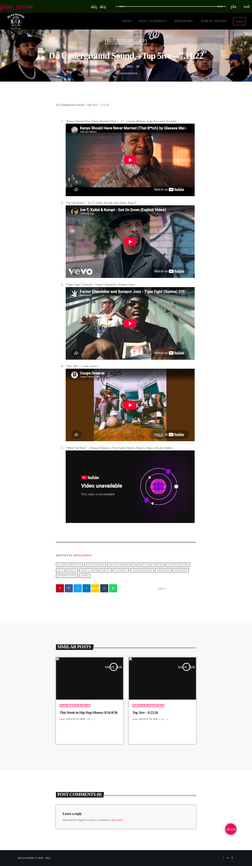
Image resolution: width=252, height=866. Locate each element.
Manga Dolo (83, 555)
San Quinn (163, 570)
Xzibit (85, 576)
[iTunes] (228, 857)
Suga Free (181, 570)
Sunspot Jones (67, 576)
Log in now (116, 820)
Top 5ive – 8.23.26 (145, 713)
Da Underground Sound (148, 706)
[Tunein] (223, 857)
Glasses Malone (177, 565)
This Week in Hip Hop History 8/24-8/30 (88, 713)
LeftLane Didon (142, 570)
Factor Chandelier (121, 565)
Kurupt (105, 570)
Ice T (60, 570)
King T (72, 570)
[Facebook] (232, 857)
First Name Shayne (150, 565)
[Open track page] (111, 6)
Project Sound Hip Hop (126, 41)
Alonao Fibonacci (69, 565)
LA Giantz (120, 570)
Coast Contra (95, 565)
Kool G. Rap (88, 570)
